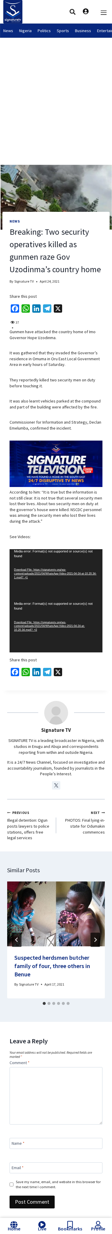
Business (83, 30)
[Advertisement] (56, 96)
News (8, 30)
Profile (98, 1229)
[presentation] (56, 913)
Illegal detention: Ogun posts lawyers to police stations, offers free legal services (28, 825)
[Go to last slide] (17, 940)
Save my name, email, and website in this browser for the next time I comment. (58, 1184)
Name (18, 1143)
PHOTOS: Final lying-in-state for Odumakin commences (85, 823)
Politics (44, 30)
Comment (20, 1062)
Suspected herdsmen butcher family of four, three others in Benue (52, 966)
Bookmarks (70, 1229)
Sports (63, 30)
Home (14, 1229)
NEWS (15, 221)
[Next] (95, 940)
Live (42, 1229)
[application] (56, 575)
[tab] (44, 1003)
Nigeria (25, 30)
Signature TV (24, 281)
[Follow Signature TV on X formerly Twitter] (56, 785)
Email (18, 1167)
